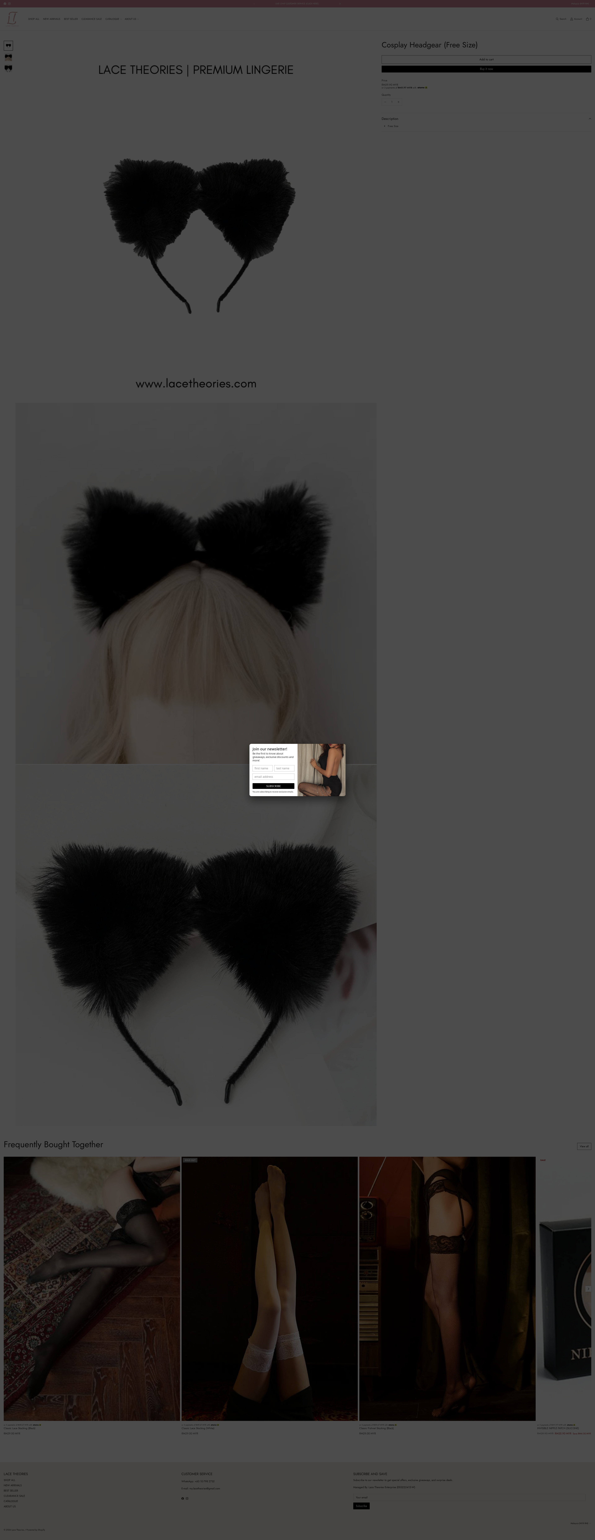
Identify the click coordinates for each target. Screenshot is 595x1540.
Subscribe (273, 786)
